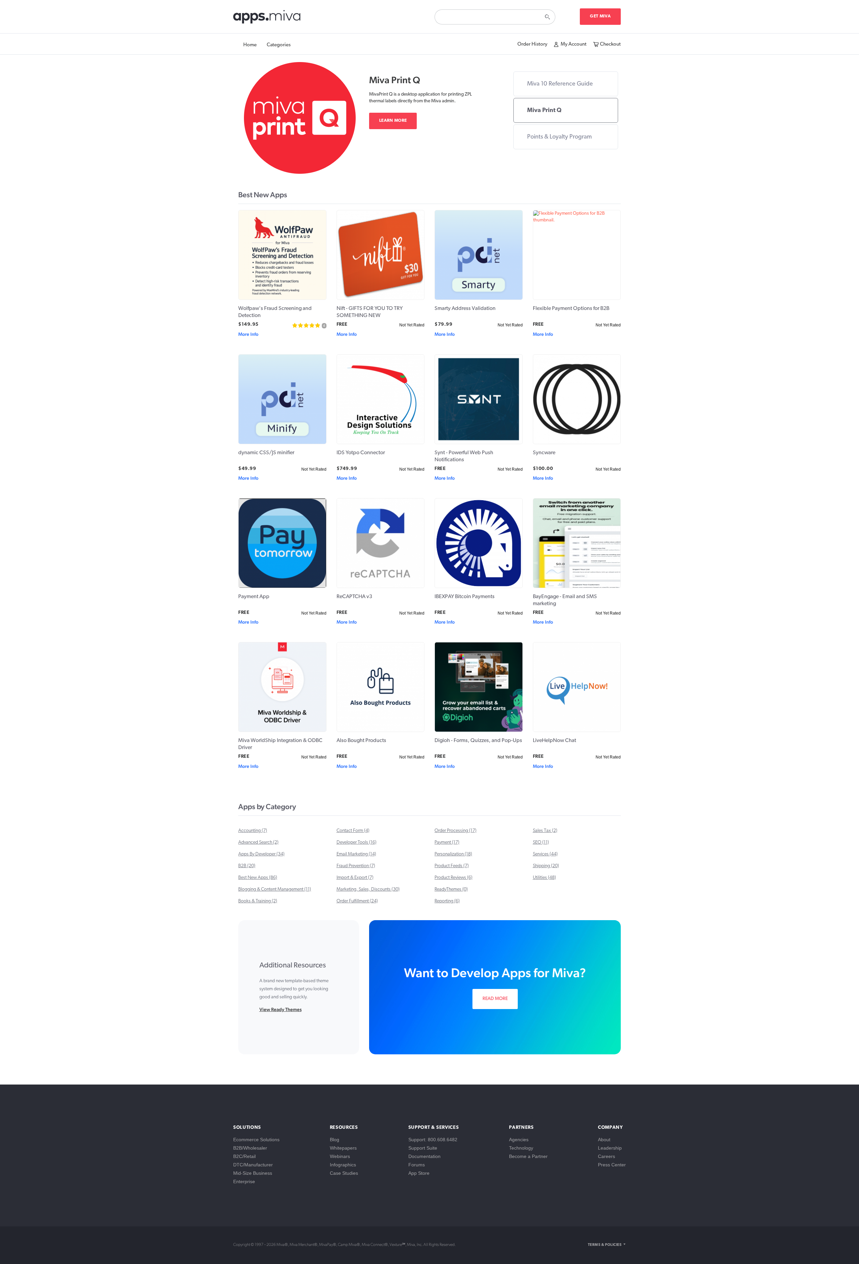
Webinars (340, 1156)
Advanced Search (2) (258, 842)
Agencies (518, 1139)
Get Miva (600, 16)
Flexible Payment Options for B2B (571, 308)
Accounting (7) (252, 830)
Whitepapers (343, 1148)
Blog (334, 1139)
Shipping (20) (546, 865)
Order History (532, 44)
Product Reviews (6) (453, 877)
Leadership (610, 1148)
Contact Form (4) (353, 830)
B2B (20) (246, 865)
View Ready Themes (280, 1009)
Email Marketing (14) (356, 854)
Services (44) (545, 854)
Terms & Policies (604, 1245)
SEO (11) (541, 842)
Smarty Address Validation (465, 308)
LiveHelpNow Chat (554, 740)
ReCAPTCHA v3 (354, 596)
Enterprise (244, 1181)
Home (250, 45)
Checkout (610, 44)
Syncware (544, 453)
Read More (495, 998)
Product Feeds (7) (452, 865)
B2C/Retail (244, 1156)
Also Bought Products (361, 740)
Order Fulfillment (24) (357, 901)
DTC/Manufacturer (253, 1164)
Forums (416, 1164)
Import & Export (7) (355, 877)
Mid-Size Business (252, 1173)
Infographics (343, 1164)
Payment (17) (447, 842)
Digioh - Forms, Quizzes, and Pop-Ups (478, 740)
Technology (521, 1148)
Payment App (253, 596)
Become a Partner (528, 1156)
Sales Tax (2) (545, 830)
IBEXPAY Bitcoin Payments (465, 596)
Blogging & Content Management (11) (274, 889)
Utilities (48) (544, 877)
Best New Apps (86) (257, 877)
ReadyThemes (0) (451, 889)
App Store (419, 1173)
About (604, 1139)
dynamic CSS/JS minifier (266, 453)
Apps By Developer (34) (261, 854)
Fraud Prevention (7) (356, 865)
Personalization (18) (453, 854)
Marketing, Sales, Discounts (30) (368, 889)
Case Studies (344, 1173)
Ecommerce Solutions (256, 1139)
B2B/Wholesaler (250, 1148)
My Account (574, 44)
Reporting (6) (447, 901)
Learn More (393, 120)
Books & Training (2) (257, 901)
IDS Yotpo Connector (361, 453)
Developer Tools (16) (356, 842)
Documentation (424, 1156)
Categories (279, 45)
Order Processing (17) (455, 830)
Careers (606, 1156)
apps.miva (267, 18)
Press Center (612, 1164)
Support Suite (422, 1148)
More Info (248, 334)
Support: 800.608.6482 (432, 1139)
